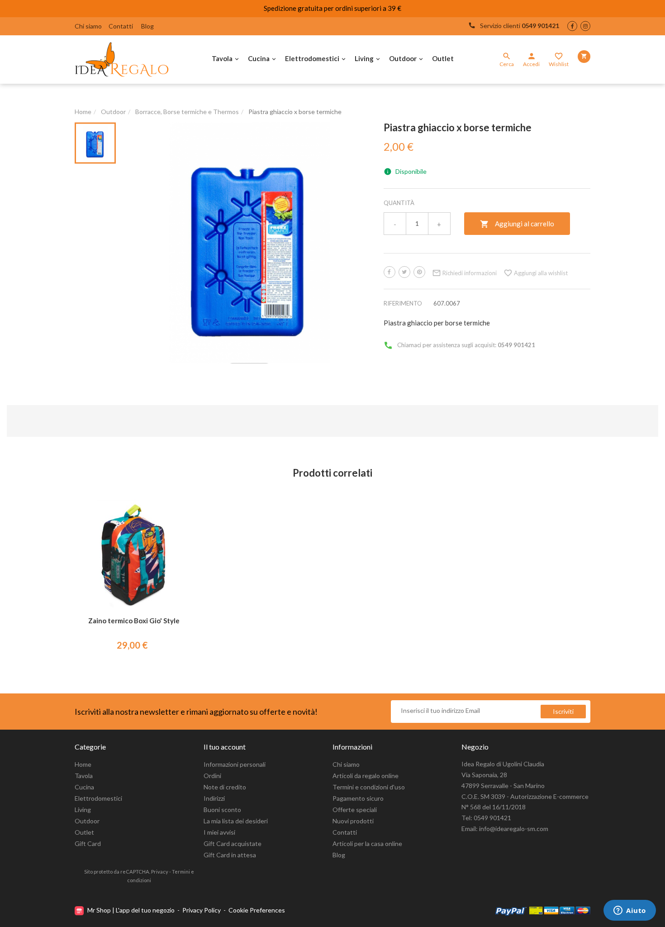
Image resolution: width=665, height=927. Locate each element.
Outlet (443, 58)
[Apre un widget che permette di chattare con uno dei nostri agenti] (629, 911)
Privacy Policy (201, 910)
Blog (147, 26)
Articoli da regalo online (365, 775)
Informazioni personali (235, 764)
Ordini (212, 775)
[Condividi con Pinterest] (419, 272)
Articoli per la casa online (367, 843)
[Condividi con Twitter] (404, 272)
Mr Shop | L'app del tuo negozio (131, 910)
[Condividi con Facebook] (389, 272)
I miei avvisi (219, 832)
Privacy (159, 871)
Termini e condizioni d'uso (368, 787)
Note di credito (225, 787)
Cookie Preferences (256, 910)
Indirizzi (214, 798)
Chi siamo (88, 26)
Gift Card (88, 843)
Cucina (259, 58)
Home (83, 764)
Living (364, 58)
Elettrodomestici (312, 58)
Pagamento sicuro (358, 798)
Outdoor (403, 58)
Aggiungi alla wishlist (536, 273)
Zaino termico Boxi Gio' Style (134, 620)
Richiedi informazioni (464, 273)
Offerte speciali (354, 809)
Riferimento (403, 303)
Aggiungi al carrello (517, 224)
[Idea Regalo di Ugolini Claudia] (124, 59)
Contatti (121, 26)
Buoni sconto (222, 809)
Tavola (222, 58)
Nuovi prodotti (353, 821)
